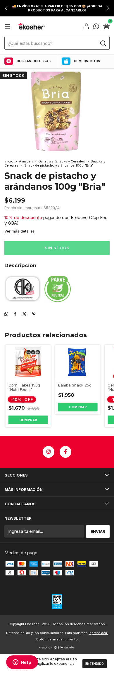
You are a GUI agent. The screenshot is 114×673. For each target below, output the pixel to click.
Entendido (94, 663)
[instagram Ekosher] (48, 452)
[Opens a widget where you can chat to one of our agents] (22, 662)
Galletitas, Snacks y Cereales (62, 161)
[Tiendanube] (57, 648)
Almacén (26, 161)
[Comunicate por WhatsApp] (96, 27)
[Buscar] (103, 43)
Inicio (8, 161)
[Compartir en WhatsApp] (6, 314)
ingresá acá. (98, 633)
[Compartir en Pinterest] (33, 314)
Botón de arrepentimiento (57, 639)
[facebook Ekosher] (65, 452)
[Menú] (8, 26)
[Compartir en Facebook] (15, 314)
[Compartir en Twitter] (24, 314)
